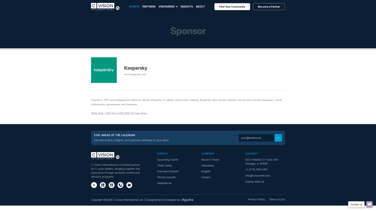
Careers (205, 177)
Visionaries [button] (166, 6)
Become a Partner (269, 6)
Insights (187, 6)
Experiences (164, 183)
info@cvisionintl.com (257, 175)
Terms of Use (277, 199)
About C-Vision (210, 159)
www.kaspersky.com (135, 74)
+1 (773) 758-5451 (256, 169)
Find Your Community (232, 6)
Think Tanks (164, 165)
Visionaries (207, 165)
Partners (149, 6)
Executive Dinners (168, 171)
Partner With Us (254, 181)
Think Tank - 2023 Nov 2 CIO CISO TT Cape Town (119, 113)
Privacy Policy (256, 199)
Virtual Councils (166, 177)
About (200, 6)
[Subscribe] (278, 138)
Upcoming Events (167, 159)
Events (134, 6)
